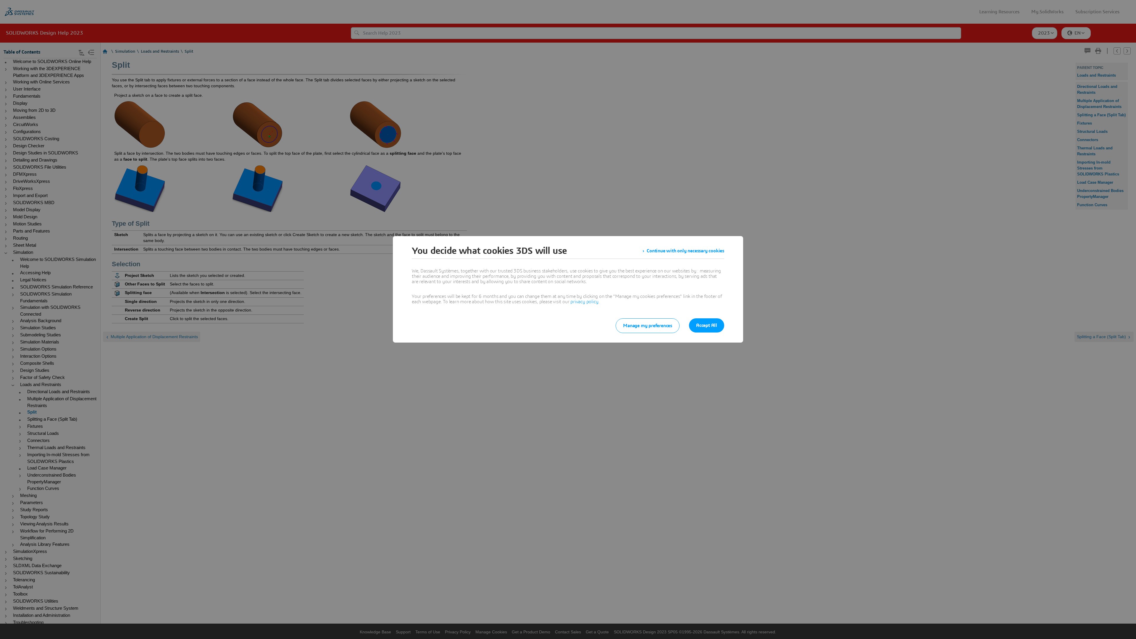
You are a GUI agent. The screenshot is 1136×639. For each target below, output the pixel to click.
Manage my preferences (647, 325)
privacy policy (584, 301)
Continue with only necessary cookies (685, 250)
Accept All (706, 325)
